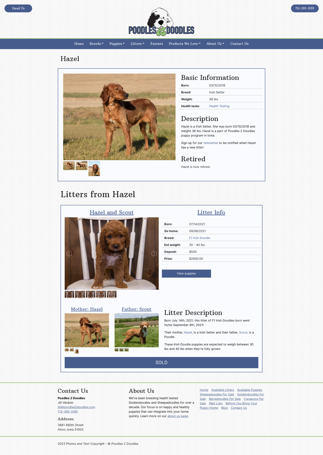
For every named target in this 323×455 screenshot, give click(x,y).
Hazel (188, 332)
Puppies (116, 44)
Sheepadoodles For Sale (217, 394)
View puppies (186, 273)
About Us (214, 44)
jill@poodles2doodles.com (76, 407)
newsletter (210, 143)
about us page (177, 416)
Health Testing (219, 106)
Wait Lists (216, 403)
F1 (191, 238)
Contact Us (239, 44)
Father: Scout (136, 309)
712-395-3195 (304, 8)
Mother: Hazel (87, 309)
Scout (243, 332)
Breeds (95, 44)
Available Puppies (249, 390)
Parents (156, 44)
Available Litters (222, 390)
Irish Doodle (201, 238)
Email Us (18, 8)
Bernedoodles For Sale (225, 399)
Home (79, 44)
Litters (136, 44)
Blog (224, 408)
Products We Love (183, 44)
